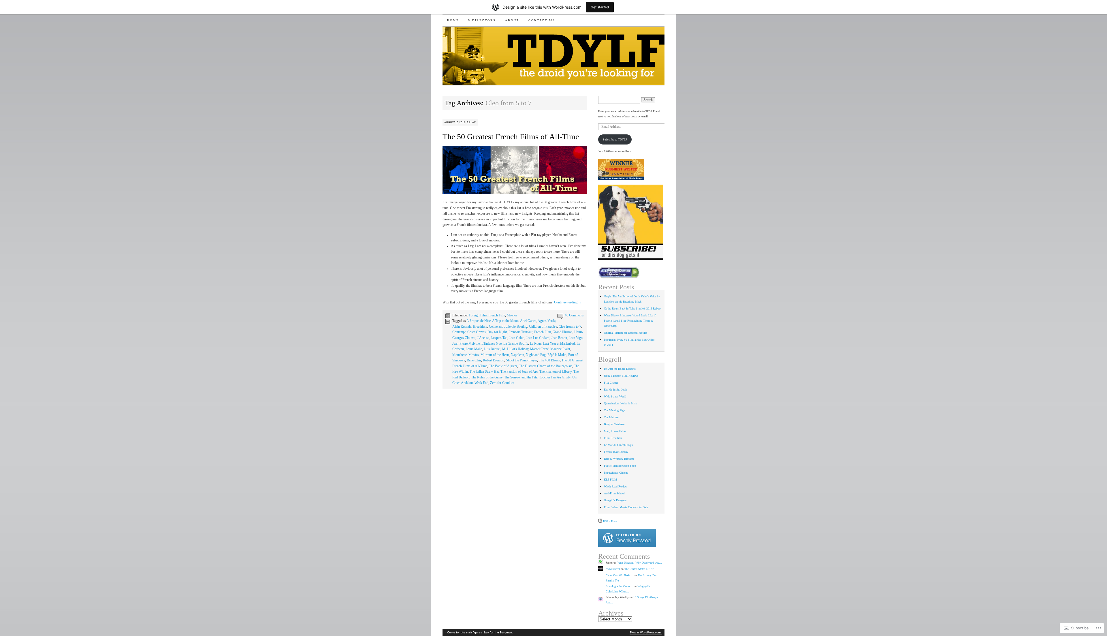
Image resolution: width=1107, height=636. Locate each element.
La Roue (535, 343)
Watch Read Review (615, 486)
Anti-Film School (614, 493)
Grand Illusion (563, 332)
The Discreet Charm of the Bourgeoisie (545, 366)
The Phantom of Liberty (555, 371)
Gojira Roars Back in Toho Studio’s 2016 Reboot (632, 308)
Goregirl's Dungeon (615, 500)
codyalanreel (613, 569)
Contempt (459, 332)
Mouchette (459, 355)
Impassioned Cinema (616, 472)
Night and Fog (536, 355)
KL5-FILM (610, 479)
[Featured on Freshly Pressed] (627, 545)
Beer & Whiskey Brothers (619, 458)
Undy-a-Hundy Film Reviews (621, 375)
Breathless (480, 326)
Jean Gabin (516, 337)
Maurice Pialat (560, 349)
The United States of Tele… (640, 569)
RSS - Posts (610, 521)
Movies (512, 315)
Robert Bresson (493, 360)
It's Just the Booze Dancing (620, 368)
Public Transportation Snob (620, 465)
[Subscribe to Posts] (600, 521)
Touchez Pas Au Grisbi (555, 377)
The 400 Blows (549, 360)
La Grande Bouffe (515, 343)
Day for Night (497, 332)
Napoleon (517, 355)
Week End (481, 382)
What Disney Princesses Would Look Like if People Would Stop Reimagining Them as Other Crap (630, 320)
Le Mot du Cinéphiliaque (618, 444)
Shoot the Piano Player (521, 360)
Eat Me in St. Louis (615, 389)
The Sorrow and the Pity (520, 377)
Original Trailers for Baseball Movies (625, 332)
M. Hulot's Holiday (515, 349)
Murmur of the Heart (495, 355)
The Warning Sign (614, 410)
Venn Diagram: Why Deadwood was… (639, 562)
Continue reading (568, 302)
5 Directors (482, 20)
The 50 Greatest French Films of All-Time (511, 136)
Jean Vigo (576, 337)
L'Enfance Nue (491, 343)
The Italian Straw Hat (484, 371)
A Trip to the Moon (505, 320)
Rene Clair (474, 360)
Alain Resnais (461, 326)
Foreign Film (478, 315)
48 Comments (574, 315)
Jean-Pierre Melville (466, 343)
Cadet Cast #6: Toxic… (619, 575)
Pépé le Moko (556, 355)
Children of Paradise (543, 326)
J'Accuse (483, 337)
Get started (600, 7)
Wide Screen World (615, 396)
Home (453, 20)
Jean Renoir (559, 337)
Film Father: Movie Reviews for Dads (626, 507)
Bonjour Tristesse (614, 424)
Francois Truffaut (520, 332)
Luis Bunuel (492, 349)
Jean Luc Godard (537, 337)
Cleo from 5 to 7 (570, 326)
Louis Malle (474, 349)
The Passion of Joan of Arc (519, 371)
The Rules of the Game (486, 377)
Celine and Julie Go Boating (508, 326)
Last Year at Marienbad (559, 343)
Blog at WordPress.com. (646, 632)
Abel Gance (528, 320)
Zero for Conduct (502, 382)
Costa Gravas (476, 332)
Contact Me (541, 20)
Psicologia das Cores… (619, 586)
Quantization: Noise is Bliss (620, 403)
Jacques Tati (499, 337)
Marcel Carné (539, 349)
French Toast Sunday (616, 451)
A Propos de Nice (478, 320)
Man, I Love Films (615, 431)
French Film (496, 315)
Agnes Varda (547, 320)
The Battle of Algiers (503, 366)
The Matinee (611, 417)
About (512, 20)
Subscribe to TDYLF (615, 139)
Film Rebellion (613, 438)
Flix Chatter (611, 382)
